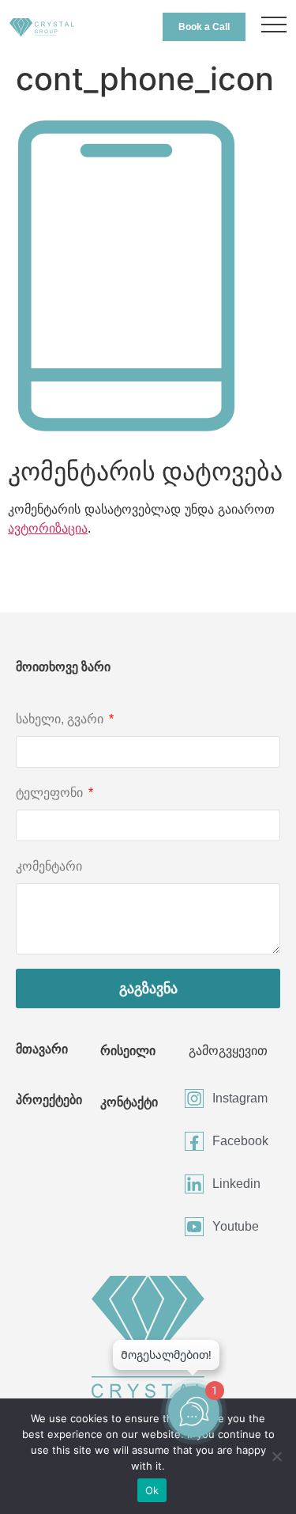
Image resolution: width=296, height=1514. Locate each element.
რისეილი (127, 1050)
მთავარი (42, 1049)
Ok (152, 1490)
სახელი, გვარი (61, 719)
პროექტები (49, 1099)
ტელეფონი (51, 792)
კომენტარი (49, 866)
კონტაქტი (129, 1102)
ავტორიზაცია (48, 528)
